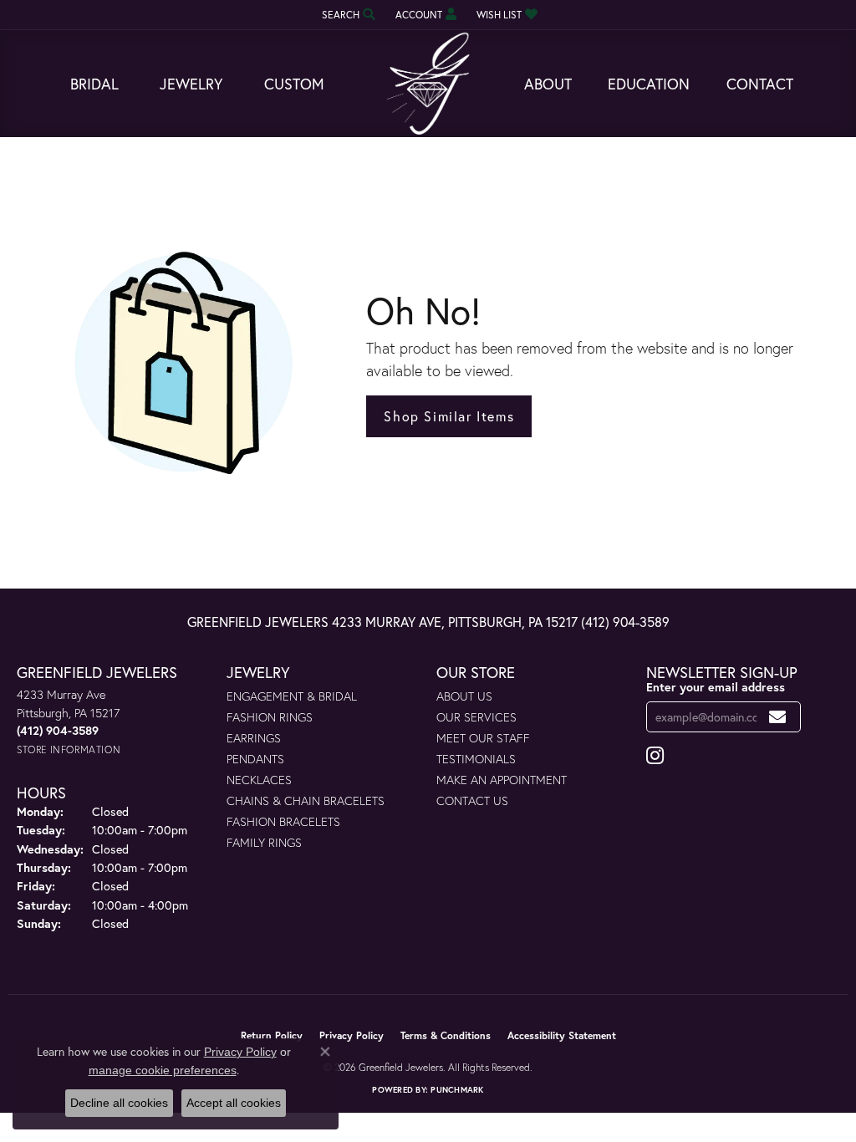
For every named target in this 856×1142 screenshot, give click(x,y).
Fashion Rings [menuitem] (270, 717)
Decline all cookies (119, 1102)
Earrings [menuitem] (254, 738)
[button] (346, 14)
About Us (464, 696)
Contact (759, 84)
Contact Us (472, 800)
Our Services (476, 717)
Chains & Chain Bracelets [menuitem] (306, 800)
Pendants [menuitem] (255, 759)
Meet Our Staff (483, 738)
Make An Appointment (501, 780)
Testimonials (476, 759)
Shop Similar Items (449, 416)
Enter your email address (715, 687)
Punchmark (457, 1089)
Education (649, 84)
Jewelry (191, 84)
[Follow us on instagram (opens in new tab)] (655, 756)
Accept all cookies (233, 1102)
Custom (294, 84)
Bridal (94, 84)
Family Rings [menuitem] (264, 842)
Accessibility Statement (561, 1035)
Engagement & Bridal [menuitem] (292, 696)
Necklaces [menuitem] (259, 780)
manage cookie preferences (163, 1070)
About (548, 84)
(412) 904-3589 (625, 621)
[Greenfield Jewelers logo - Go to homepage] (428, 84)
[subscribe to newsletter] (778, 717)
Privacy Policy (351, 1035)
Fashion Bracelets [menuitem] (283, 821)
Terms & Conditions (445, 1035)
